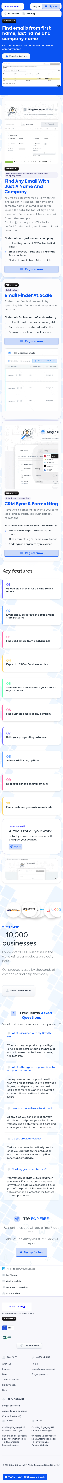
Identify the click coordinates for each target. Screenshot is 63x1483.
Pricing (31, 14)
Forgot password (40, 1374)
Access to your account (14, 1411)
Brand (5, 1374)
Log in (36, 6)
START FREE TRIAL (21, 991)
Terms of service (10, 1380)
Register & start (18, 56)
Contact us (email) (11, 1416)
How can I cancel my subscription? (32, 1108)
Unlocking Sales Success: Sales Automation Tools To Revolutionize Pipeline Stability (14, 1440)
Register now (33, 269)
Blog (4, 1390)
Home (35, 1364)
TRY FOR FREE (31, 1346)
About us (6, 1364)
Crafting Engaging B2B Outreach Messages (13, 1429)
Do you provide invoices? (26, 1139)
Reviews (6, 1369)
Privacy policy (9, 1385)
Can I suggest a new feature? (29, 1169)
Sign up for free (33, 1252)
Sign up (53, 6)
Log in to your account (43, 1369)
